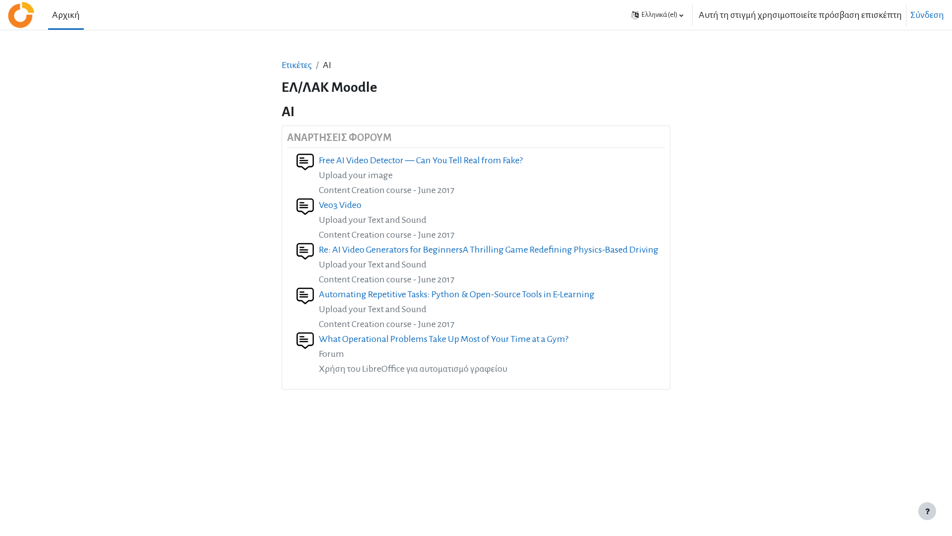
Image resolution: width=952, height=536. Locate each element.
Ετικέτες (297, 65)
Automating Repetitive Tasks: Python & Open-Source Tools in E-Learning (457, 294)
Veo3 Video (340, 205)
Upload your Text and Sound (372, 220)
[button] (657, 15)
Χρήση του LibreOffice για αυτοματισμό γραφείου (413, 369)
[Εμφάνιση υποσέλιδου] (927, 511)
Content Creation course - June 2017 (386, 190)
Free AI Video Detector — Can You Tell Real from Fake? (421, 160)
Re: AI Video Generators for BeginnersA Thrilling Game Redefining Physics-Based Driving (488, 250)
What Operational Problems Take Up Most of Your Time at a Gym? (443, 339)
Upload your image (356, 175)
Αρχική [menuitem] (66, 15)
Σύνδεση (927, 15)
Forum (331, 354)
